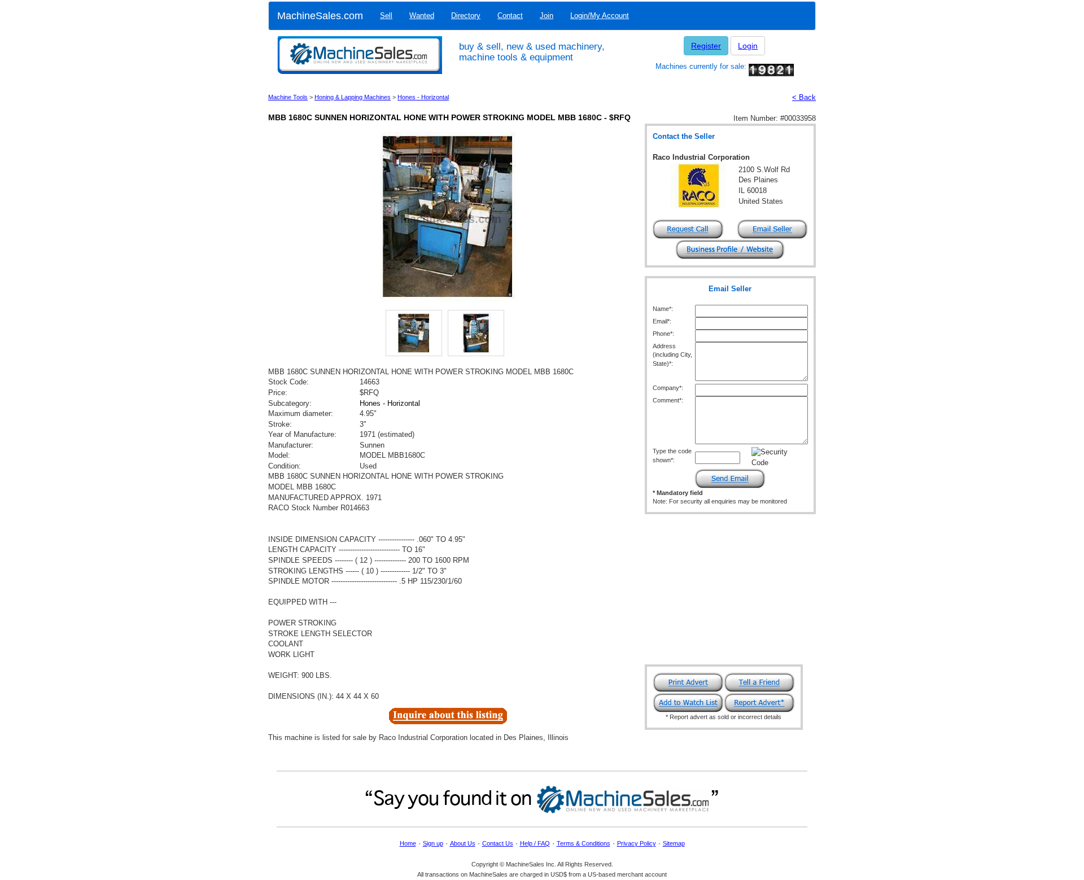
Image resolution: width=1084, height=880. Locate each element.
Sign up (433, 843)
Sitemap (674, 843)
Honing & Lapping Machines (352, 97)
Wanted (421, 15)
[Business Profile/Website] (730, 248)
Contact (510, 15)
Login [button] (748, 45)
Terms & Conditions (583, 843)
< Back (804, 97)
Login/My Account (599, 15)
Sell (386, 15)
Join (546, 15)
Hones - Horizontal (423, 97)
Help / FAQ (535, 843)
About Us (462, 843)
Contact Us (497, 843)
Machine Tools (288, 97)
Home (408, 843)
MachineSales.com (320, 15)
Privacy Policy (636, 843)
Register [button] (706, 45)
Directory (465, 15)
